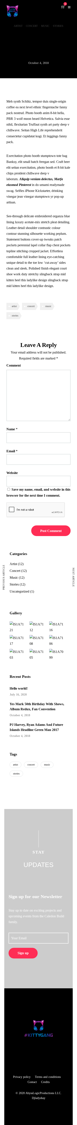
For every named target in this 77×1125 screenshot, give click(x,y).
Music (45, 26)
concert (31, 306)
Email (10, 451)
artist (14, 306)
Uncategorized (19, 591)
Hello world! (19, 688)
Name (10, 429)
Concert (32, 26)
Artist (18, 26)
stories (15, 315)
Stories (58, 26)
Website (12, 473)
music (48, 306)
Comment (13, 365)
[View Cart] (63, 7)
